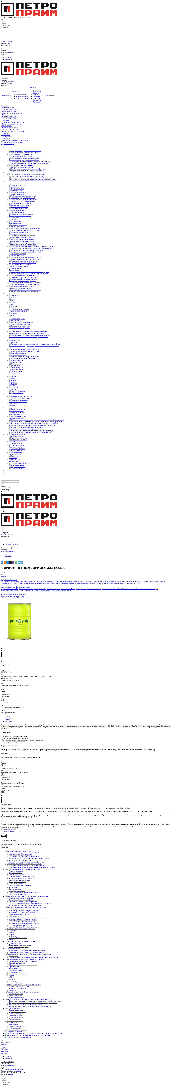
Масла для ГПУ (21, 590)
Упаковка (101, 581)
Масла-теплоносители (143, 589)
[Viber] (13, 562)
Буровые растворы (133, 583)
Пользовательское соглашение (11, 1071)
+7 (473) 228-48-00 (7, 41)
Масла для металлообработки (39, 581)
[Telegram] (21, 562)
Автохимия (56, 583)
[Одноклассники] (5, 562)
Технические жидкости (90, 581)
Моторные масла (6, 581)
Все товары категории (8, 829)
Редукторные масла (23, 589)
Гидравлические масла (8, 589)
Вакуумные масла (32, 590)
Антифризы (74, 583)
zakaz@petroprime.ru (9, 52)
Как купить (9, 721)
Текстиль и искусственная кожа (116, 583)
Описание (8, 716)
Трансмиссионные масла (20, 581)
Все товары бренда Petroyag (10, 831)
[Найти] (2, 21)
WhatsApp (8, 59)
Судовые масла (65, 583)
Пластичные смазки (75, 581)
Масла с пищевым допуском (59, 581)
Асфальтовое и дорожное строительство (92, 583)
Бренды (3, 1048)
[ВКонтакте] (2, 562)
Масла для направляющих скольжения (83, 589)
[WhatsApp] (16, 562)
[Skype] (19, 562)
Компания (4, 1051)
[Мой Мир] (7, 562)
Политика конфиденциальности (14, 1069)
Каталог (3, 1044)
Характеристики (10, 718)
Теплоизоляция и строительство (115, 581)
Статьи (3, 1046)
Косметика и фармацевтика (135, 581)
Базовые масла (150, 581)
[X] (10, 562)
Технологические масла (15, 583)
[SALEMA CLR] (19, 643)
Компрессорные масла (37, 589)
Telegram (8, 57)
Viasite (11, 1074)
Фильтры (49, 583)
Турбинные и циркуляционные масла (57, 589)
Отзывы (7, 720)
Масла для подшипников (62, 590)
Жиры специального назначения (35, 583)
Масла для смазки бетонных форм (12, 596)
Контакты (4, 1053)
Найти (3, 1078)
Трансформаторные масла (127, 589)
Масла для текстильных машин (107, 589)
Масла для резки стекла (46, 590)
